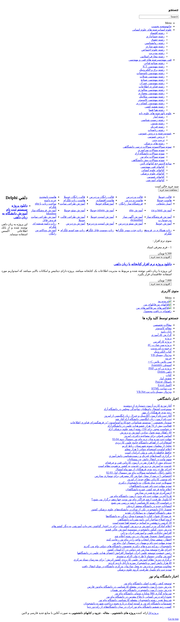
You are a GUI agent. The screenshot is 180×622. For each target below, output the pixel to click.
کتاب (169, 375)
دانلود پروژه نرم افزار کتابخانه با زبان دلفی (143, 264)
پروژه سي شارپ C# (160, 344)
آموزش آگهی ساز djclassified (133, 218)
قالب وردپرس (134, 196)
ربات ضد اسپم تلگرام (72, 230)
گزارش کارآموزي (161, 334)
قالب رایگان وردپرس (101, 196)
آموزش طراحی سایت (72, 203)
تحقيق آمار (165, 378)
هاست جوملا (164, 200)
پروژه (168, 338)
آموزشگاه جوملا (104, 203)
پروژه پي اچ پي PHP (160, 368)
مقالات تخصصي (162, 324)
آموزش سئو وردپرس (130, 223)
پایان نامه (166, 331)
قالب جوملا (165, 196)
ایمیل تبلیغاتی (164, 203)
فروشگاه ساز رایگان (131, 203)
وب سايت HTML (161, 388)
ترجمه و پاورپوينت (161, 348)
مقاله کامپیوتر (163, 328)
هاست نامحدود (47, 196)
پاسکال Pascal (163, 381)
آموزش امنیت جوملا (102, 216)
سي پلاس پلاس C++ (160, 361)
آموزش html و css (161, 210)
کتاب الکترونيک (163, 351)
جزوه (168, 358)
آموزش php (136, 210)
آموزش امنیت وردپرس (100, 223)
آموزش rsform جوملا (102, 210)
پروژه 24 (153, 612)
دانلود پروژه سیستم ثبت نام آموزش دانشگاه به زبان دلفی (14, 211)
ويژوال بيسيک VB (161, 355)
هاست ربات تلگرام (74, 200)
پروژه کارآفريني (162, 341)
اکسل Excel (165, 385)
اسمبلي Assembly (161, 365)
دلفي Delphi (165, 371)
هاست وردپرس (134, 200)
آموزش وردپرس (75, 223)
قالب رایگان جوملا (74, 196)
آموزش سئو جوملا (74, 210)
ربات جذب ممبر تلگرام (129, 230)
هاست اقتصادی (105, 200)
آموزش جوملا (164, 223)
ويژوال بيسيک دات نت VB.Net (154, 391)
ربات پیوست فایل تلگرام (100, 230)
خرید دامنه (50, 200)
